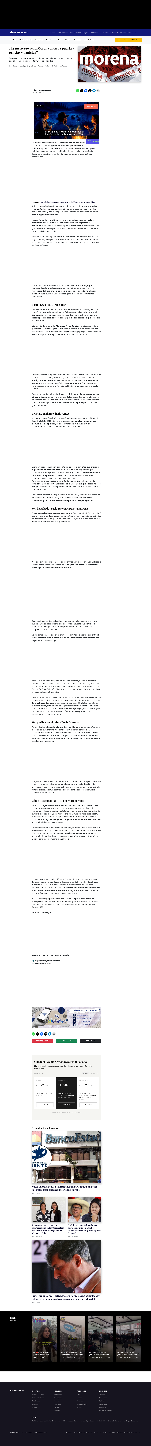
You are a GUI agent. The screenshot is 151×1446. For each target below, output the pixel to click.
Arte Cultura (89, 40)
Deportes (134, 1421)
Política (13, 40)
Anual (94, 1073)
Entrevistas (114, 32)
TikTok (56, 1407)
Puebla (40, 66)
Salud (76, 1421)
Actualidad (103, 1398)
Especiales (90, 1421)
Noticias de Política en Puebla (56, 66)
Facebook (58, 1395)
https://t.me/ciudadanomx (47, 960)
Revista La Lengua (105, 1410)
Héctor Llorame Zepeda (42, 90)
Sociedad (77, 40)
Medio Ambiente (26, 40)
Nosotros (69, 1433)
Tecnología (126, 1421)
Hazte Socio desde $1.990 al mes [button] (128, 40)
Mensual (85, 1073)
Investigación (125, 32)
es (136, 1433)
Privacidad (36, 1407)
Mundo (52, 32)
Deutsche (94, 32)
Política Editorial (38, 1398)
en (139, 1433)
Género (68, 40)
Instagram (58, 1398)
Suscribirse (66, 1104)
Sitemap (120, 1433)
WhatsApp (67, 1040)
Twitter (57, 1401)
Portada (102, 1395)
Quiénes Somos (38, 1395)
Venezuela (80, 1401)
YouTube (91, 1040)
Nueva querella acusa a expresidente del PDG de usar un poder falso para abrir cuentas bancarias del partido (64, 1188)
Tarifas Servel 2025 (109, 1433)
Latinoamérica (75, 32)
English (85, 32)
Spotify (57, 1410)
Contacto (36, 1404)
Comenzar (45, 1104)
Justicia (59, 40)
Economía (39, 40)
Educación (107, 1421)
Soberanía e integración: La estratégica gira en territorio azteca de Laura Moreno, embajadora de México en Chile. (48, 1229)
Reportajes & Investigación (19, 66)
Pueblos (49, 40)
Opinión (105, 32)
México (65, 32)
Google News (43, 1040)
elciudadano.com (43, 963)
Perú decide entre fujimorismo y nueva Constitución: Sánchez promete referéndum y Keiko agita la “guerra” (84, 1229)
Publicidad (36, 1401)
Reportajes (103, 1407)
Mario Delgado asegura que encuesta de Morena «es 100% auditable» (68, 202)
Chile (59, 32)
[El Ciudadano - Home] (18, 32)
